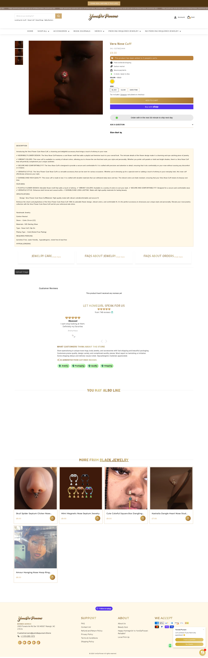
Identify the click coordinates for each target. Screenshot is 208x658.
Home (30, 31)
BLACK (114, 90)
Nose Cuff (31, 20)
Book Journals (82, 31)
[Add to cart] (52, 518)
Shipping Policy (87, 641)
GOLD (112, 81)
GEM (111, 86)
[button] (43, 637)
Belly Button (49, 20)
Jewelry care (42, 256)
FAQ (83, 623)
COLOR (115, 77)
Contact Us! (86, 627)
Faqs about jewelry (100, 256)
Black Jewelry (114, 460)
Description (21, 146)
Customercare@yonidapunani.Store (34, 633)
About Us (122, 623)
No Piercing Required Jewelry (162, 31)
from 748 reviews (102, 312)
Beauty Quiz (123, 627)
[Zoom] (66, 80)
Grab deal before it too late (104, 3)
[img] (104, 309)
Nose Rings (39, 20)
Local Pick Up (123, 637)
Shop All (42, 31)
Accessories (60, 31)
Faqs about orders (159, 256)
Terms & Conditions (89, 638)
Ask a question (117, 125)
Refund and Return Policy (91, 631)
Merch (98, 31)
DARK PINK (134, 90)
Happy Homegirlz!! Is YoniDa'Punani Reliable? (133, 632)
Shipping (123, 95)
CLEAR (123, 90)
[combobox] (38, 16)
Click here (56, 257)
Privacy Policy (87, 634)
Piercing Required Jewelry (123, 31)
